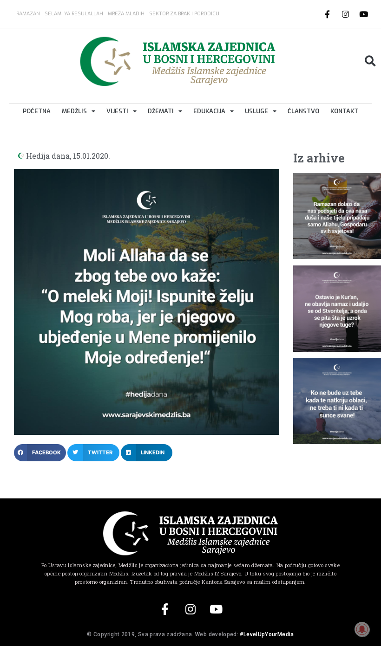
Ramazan (28, 13)
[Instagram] (346, 14)
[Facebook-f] (327, 14)
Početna (37, 111)
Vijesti (117, 111)
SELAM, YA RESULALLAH (74, 13)
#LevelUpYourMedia (267, 634)
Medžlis (74, 111)
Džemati (161, 111)
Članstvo (303, 111)
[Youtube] (364, 14)
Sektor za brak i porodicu (184, 13)
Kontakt (344, 111)
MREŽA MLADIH (126, 13)
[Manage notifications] (362, 629)
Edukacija (209, 111)
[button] (370, 61)
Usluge (256, 111)
